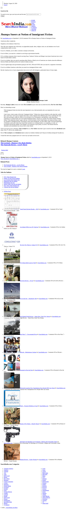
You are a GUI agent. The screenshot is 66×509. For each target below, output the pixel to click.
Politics (44, 484)
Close (2, 16)
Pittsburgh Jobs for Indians (10, 181)
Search (5, 5)
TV (43, 502)
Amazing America (8, 468)
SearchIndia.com (6, 38)
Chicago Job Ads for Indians (11, 187)
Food (5, 490)
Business (6, 480)
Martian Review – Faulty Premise (28, 459)
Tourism (44, 500)
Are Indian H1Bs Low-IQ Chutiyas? (29, 227)
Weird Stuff (45, 503)
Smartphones (45, 490)
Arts (5, 473)
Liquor (44, 471)
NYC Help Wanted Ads (10, 177)
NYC (43, 477)
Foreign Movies (8, 491)
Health (5, 496)
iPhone (5, 503)
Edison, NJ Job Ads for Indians (12, 178)
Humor (5, 499)
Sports (44, 491)
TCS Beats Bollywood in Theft (28, 263)
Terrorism (44, 499)
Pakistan (44, 478)
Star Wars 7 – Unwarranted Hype (28, 334)
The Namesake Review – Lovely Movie (14, 165)
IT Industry (7, 505)
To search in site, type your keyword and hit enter (13, 14)
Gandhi (6, 493)
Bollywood (7, 476)
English (6, 489)
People (44, 480)
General (6, 494)
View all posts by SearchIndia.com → (10, 158)
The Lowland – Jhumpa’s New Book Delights (15, 166)
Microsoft (44, 474)
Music (43, 476)
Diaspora (6, 484)
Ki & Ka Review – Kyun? (26, 280)
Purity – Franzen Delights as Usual (29, 406)
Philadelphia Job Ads (9, 182)
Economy (6, 487)
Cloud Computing (8, 481)
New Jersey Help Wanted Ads (11, 185)
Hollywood (7, 497)
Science (44, 489)
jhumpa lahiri (4, 150)
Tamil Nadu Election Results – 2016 (29, 209)
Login (23, 169)
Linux (43, 470)
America (6, 470)
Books (5, 477)
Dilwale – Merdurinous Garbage (28, 352)
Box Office (7, 478)
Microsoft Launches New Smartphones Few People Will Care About (37, 388)
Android (6, 471)
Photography (45, 481)
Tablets (44, 494)
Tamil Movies (45, 496)
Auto (5, 474)
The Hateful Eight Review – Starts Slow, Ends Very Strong (35, 316)
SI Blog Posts (7, 191)
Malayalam (45, 473)
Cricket (6, 483)
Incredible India (8, 502)
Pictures (44, 483)
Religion (44, 486)
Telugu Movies (46, 497)
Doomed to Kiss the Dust (26, 370)
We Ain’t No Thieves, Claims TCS (29, 245)
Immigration (7, 500)
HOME (33, 20)
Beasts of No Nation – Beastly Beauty (29, 423)
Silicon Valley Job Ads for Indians (12, 184)
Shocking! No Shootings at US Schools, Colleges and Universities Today (38, 441)
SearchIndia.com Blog (11, 507)
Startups (44, 493)
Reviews (44, 487)
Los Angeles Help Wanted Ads (12, 180)
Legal (43, 468)
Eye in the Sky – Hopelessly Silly (28, 298)
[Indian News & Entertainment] (16, 28)
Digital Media (7, 486)
